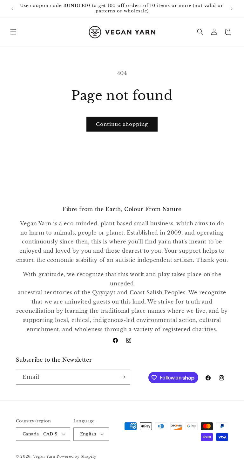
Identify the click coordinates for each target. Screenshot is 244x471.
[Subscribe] (123, 377)
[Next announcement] (232, 9)
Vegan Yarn (44, 456)
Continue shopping (122, 124)
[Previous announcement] (12, 9)
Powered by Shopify (77, 456)
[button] (13, 32)
